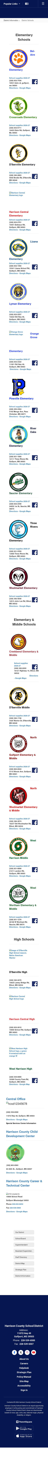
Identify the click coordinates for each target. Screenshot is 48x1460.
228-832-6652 (17, 1204)
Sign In (24, 1390)
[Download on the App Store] (24, 1436)
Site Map (24, 1381)
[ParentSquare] (24, 1422)
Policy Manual (24, 1376)
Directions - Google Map (19, 1084)
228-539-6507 (26, 1344)
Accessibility (24, 1385)
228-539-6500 (28, 1340)
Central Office (15, 1099)
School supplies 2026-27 (19, 78)
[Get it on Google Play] (24, 1428)
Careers (24, 1363)
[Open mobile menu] (43, 3)
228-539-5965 (15, 1207)
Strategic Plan (24, 1372)
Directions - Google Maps (20, 88)
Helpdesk (24, 1368)
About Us (24, 1359)
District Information (11, 20)
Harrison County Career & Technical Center (24, 1183)
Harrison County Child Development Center (22, 1133)
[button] (12, 3)
